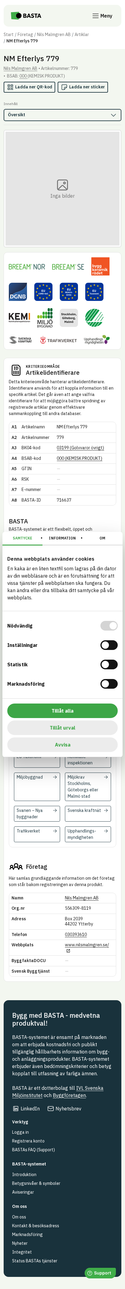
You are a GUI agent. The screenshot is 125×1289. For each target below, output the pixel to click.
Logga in (20, 1132)
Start (9, 34)
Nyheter (20, 1243)
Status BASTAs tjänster (34, 1261)
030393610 (76, 934)
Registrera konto (28, 1141)
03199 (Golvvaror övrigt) (80, 447)
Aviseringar (23, 1192)
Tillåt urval (62, 728)
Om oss (19, 1217)
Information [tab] (62, 538)
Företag (25, 34)
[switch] (109, 645)
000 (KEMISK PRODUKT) (79, 458)
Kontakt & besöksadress (35, 1225)
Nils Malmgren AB (54, 34)
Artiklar (82, 34)
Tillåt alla (62, 711)
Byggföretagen (69, 1095)
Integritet (22, 1252)
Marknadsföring (27, 1234)
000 (23, 76)
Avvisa (62, 745)
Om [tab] (102, 538)
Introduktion (24, 1174)
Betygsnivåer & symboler (36, 1183)
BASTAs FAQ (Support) (33, 1149)
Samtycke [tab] (22, 538)
